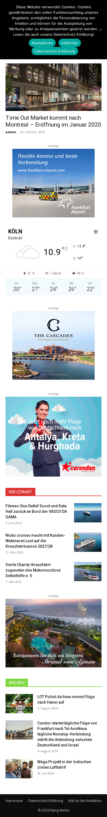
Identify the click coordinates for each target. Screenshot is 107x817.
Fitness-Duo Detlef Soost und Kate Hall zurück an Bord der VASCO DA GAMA (36, 511)
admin (10, 132)
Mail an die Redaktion (85, 800)
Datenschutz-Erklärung (45, 800)
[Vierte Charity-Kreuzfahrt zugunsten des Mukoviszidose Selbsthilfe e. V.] (88, 571)
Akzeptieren (42, 43)
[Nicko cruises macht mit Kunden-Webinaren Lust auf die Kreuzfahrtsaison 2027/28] (88, 542)
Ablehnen (69, 43)
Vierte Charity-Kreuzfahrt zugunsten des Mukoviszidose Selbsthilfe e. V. (33, 570)
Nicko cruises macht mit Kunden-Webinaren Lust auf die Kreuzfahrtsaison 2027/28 (35, 541)
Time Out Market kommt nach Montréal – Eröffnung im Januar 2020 (53, 121)
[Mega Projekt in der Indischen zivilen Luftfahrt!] (19, 768)
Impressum (14, 800)
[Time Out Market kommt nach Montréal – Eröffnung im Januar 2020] (53, 87)
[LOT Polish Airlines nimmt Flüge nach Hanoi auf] (19, 703)
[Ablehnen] (100, 29)
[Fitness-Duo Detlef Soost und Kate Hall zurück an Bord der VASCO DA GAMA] (88, 512)
